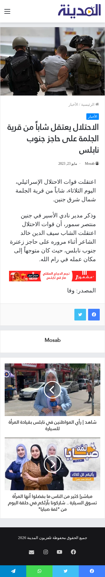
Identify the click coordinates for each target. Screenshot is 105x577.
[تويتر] (80, 314)
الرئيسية (88, 104)
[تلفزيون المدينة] (79, 11)
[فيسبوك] (94, 314)
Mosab (89, 164)
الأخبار (73, 104)
